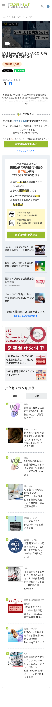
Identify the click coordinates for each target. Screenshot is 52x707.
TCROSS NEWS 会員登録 (26, 316)
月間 (37, 396)
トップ (5, 17)
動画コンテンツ (18, 17)
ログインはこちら (26, 151)
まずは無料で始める (26, 144)
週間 (15, 396)
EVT (30, 17)
